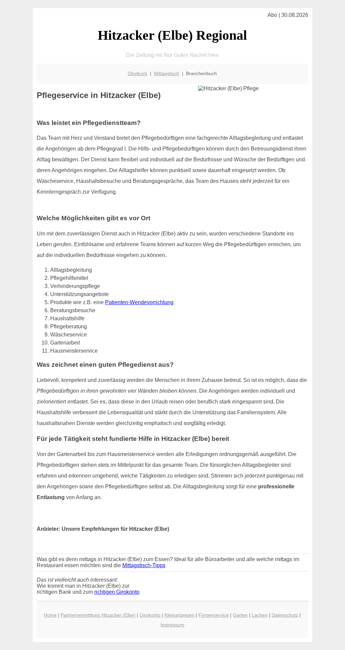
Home (50, 615)
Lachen (260, 615)
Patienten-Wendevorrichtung (139, 302)
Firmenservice (213, 615)
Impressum (172, 624)
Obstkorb (137, 73)
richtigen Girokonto (116, 592)
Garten (240, 615)
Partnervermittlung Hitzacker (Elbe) (98, 615)
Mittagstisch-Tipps (143, 565)
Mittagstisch (166, 73)
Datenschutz (285, 615)
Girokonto (149, 615)
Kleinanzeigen (179, 615)
